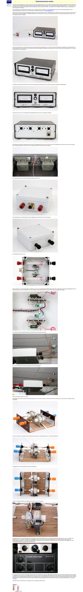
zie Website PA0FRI (51, 9)
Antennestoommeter (48, 10)
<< (7, 5)
